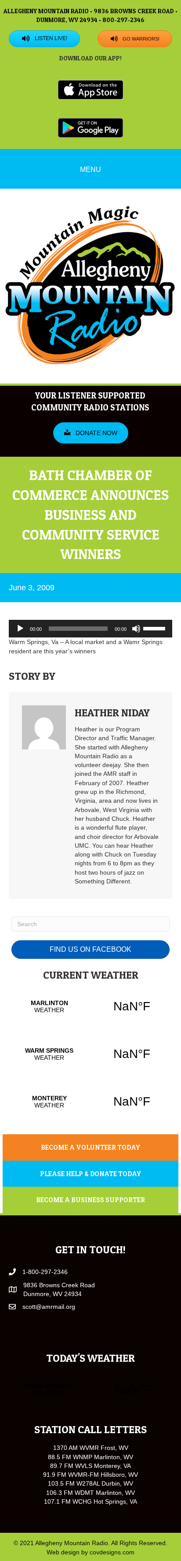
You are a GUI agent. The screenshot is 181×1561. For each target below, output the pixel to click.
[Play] (20, 628)
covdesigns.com (112, 1552)
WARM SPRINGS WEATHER (90, 1054)
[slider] (155, 628)
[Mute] (136, 628)
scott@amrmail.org (48, 1306)
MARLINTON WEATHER (90, 1006)
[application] (90, 628)
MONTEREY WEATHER (90, 1101)
